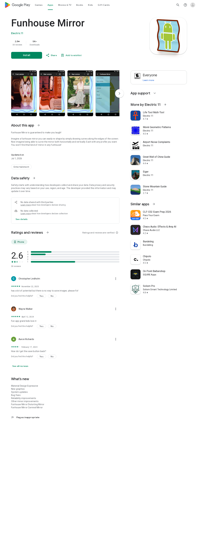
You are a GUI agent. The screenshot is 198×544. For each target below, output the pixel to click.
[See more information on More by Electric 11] (165, 104)
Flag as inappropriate (25, 417)
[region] (73, 43)
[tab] (38, 5)
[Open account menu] (192, 5)
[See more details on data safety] (21, 219)
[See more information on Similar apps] (153, 204)
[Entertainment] (21, 166)
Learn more (26, 205)
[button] (24, 93)
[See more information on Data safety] (34, 178)
